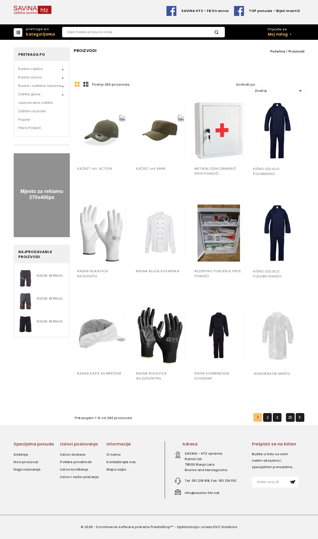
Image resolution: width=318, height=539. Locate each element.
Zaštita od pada (32, 111)
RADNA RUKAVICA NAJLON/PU (92, 273)
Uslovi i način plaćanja (79, 477)
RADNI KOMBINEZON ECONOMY (212, 376)
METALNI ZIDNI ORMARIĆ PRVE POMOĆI (215, 171)
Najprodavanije (27, 469)
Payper (24, 119)
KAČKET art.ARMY (151, 168)
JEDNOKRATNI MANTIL (271, 373)
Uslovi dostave (72, 454)
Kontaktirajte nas (121, 462)
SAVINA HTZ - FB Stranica (205, 10)
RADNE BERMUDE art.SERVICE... (51, 321)
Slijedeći (300, 417)
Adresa (190, 444)
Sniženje (21, 454)
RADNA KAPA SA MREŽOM (99, 373)
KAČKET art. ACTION (94, 168)
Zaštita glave (29, 94)
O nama (113, 454)
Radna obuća (30, 77)
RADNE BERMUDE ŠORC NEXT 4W (51, 275)
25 (290, 417)
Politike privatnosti (76, 462)
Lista (85, 84)
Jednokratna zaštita (35, 102)
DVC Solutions (225, 527)
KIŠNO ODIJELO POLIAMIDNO (266, 171)
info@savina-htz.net (202, 492)
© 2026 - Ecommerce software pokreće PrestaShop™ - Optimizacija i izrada (147, 527)
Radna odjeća (30, 68)
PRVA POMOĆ (29, 128)
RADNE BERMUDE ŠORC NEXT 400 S (51, 298)
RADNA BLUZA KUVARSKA (157, 271)
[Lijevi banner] (42, 195)
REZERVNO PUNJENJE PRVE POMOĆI (218, 273)
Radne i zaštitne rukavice (40, 85)
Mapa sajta (116, 469)
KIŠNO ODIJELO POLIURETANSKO (267, 274)
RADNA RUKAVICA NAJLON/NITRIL (151, 376)
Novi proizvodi (26, 462)
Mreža (77, 84)
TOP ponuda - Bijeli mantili (274, 10)
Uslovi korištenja (74, 469)
